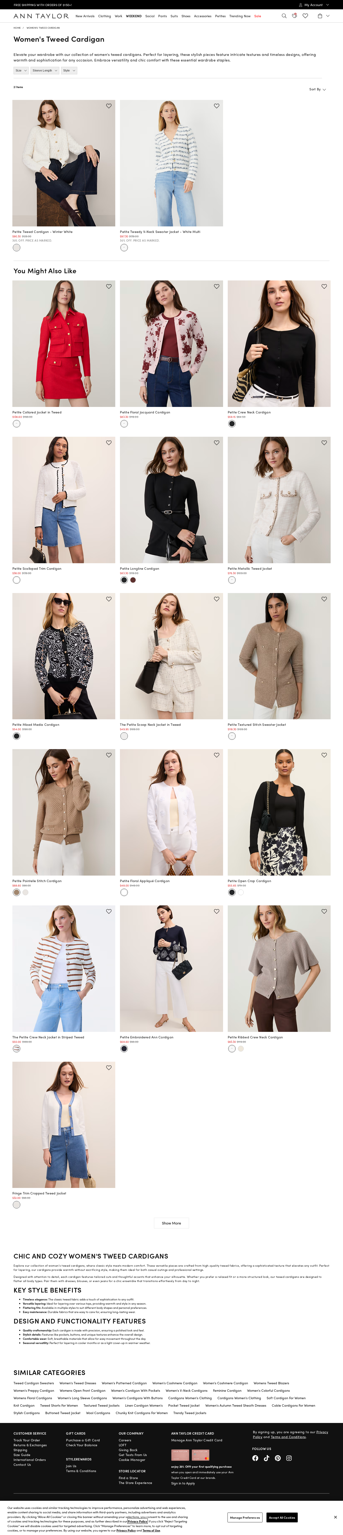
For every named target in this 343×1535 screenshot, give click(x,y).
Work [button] (118, 16)
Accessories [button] (202, 16)
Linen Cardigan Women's (144, 1405)
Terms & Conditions (81, 1470)
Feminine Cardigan (227, 1390)
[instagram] (290, 1457)
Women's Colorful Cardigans (268, 1390)
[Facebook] (258, 1457)
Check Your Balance (81, 1445)
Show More (171, 1223)
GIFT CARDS (76, 1433)
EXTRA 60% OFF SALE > (39, 5)
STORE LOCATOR (132, 1471)
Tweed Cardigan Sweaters (34, 1383)
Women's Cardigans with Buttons (137, 1397)
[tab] (21, 70)
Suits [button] (174, 16)
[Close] (335, 1517)
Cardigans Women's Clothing (190, 1397)
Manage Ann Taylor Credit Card (196, 1440)
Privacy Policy (137, 1521)
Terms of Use (151, 1530)
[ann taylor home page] (41, 15)
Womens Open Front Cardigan (82, 1390)
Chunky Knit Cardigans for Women (142, 1412)
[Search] (284, 16)
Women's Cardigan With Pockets (135, 1390)
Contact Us (22, 1464)
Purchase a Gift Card (83, 1440)
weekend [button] (134, 16)
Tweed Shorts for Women (59, 1405)
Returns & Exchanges (30, 1445)
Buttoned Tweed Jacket (62, 1412)
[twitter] (269, 1457)
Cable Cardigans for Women (293, 1405)
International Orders (30, 1459)
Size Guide (22, 1454)
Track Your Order (27, 1440)
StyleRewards (78, 1459)
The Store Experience (135, 1482)
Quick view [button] (63, 232)
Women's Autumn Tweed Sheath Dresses (235, 1405)
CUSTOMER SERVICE (30, 1433)
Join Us (71, 1465)
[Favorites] (305, 16)
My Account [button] (314, 4)
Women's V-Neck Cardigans (186, 1390)
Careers (125, 1440)
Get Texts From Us (133, 1454)
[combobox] (300, 89)
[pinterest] (280, 1457)
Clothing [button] (104, 16)
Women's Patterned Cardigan (124, 1383)
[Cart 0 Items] (323, 16)
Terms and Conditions (288, 1436)
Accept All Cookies (282, 1517)
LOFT (122, 1445)
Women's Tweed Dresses (78, 1383)
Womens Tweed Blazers (271, 1383)
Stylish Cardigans (27, 1412)
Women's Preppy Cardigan (34, 1390)
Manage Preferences (245, 1517)
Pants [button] (162, 16)
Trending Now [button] (240, 16)
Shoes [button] (186, 16)
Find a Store (128, 1477)
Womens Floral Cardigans (33, 1397)
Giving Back (128, 1449)
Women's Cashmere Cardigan (174, 1383)
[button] (108, 106)
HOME (17, 27)
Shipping (21, 1449)
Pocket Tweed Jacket (184, 1405)
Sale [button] (257, 16)
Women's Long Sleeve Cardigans (82, 1397)
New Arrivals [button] (85, 16)
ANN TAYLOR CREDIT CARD (192, 1433)
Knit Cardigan (24, 1405)
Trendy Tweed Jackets (189, 1412)
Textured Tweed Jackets (101, 1405)
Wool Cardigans (98, 1412)
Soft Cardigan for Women (286, 1397)
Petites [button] (220, 16)
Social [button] (149, 16)
